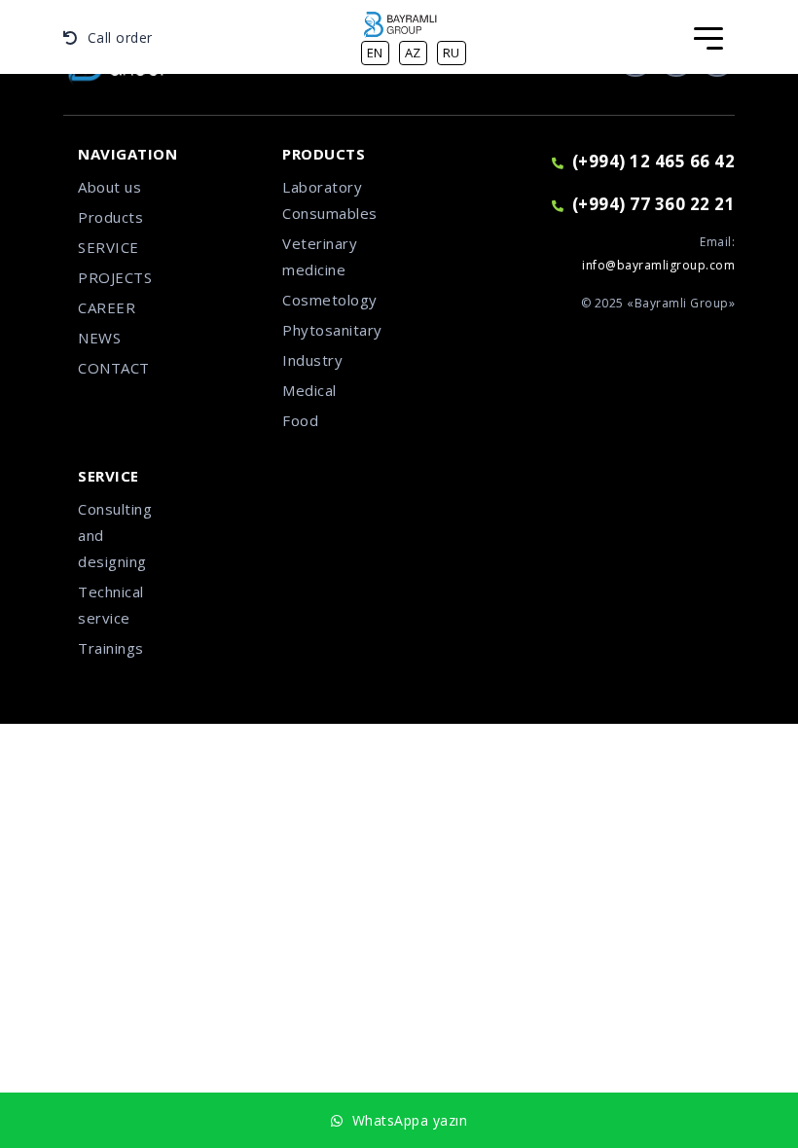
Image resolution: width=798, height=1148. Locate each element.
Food (300, 420)
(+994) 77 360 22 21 (653, 204)
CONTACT (114, 367)
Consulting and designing (115, 535)
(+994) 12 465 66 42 (653, 161)
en (375, 52)
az (413, 52)
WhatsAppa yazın (406, 1120)
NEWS (99, 337)
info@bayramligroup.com (658, 265)
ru (451, 52)
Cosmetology (326, 299)
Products (110, 217)
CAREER (106, 307)
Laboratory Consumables (326, 200)
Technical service (111, 605)
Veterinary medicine (319, 256)
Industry (312, 360)
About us (109, 187)
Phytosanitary (326, 330)
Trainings (111, 648)
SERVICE (108, 247)
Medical (309, 390)
